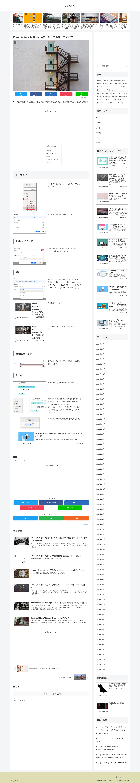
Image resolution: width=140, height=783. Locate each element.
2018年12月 (100, 659)
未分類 (98, 133)
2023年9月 (100, 379)
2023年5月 (100, 394)
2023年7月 (100, 384)
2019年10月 (100, 609)
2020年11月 (100, 544)
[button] (126, 66)
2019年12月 (100, 599)
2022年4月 (100, 459)
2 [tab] (70, 31)
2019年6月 (100, 629)
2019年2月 (100, 649)
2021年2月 (100, 529)
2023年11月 (100, 369)
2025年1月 (100, 359)
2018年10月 (100, 669)
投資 (98, 128)
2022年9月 (100, 434)
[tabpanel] (22, 20)
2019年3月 (100, 644)
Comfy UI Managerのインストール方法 (111, 763)
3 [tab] (73, 31)
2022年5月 (100, 454)
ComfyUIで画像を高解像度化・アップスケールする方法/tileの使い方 (111, 747)
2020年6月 (100, 569)
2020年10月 (100, 549)
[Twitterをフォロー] (25, 518)
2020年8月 (100, 559)
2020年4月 (100, 579)
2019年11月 (100, 604)
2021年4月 (100, 519)
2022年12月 (100, 419)
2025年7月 (100, 344)
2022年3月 (100, 464)
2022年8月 (100, 439)
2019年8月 (100, 619)
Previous (12, 21)
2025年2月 (100, 354)
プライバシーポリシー (121, 777)
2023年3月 (100, 404)
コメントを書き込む (51, 694)
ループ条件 (47, 150)
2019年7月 (100, 624)
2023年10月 (100, 374)
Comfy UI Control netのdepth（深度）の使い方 (111, 739)
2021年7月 (100, 504)
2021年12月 (100, 479)
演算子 (47, 156)
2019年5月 (100, 634)
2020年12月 (100, 539)
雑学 (98, 143)
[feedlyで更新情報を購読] (51, 518)
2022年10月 (100, 429)
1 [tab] (67, 31)
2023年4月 (100, 399)
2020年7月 (100, 564)
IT (15, 457)
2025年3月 (100, 349)
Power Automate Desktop (21, 461)
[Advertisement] (51, 126)
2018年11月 (100, 664)
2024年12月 (100, 364)
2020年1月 (100, 594)
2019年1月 (100, 654)
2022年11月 (100, 424)
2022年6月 (100, 449)
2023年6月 (100, 389)
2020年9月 (100, 554)
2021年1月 (100, 534)
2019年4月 (100, 639)
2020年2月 (100, 589)
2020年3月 (100, 584)
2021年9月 (100, 494)
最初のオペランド (51, 153)
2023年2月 (100, 409)
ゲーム (98, 123)
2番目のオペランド (51, 159)
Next (128, 21)
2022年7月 (100, 444)
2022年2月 (100, 469)
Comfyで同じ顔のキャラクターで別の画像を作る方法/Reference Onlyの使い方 (111, 756)
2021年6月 (100, 509)
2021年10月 (100, 489)
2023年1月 (100, 414)
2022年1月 (100, 474)
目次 (48, 146)
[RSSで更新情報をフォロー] (76, 518)
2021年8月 (100, 499)
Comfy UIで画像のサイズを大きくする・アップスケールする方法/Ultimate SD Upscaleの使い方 (111, 730)
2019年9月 (100, 614)
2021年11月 (100, 484)
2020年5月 (100, 574)
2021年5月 (100, 514)
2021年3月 (100, 524)
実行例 (47, 162)
